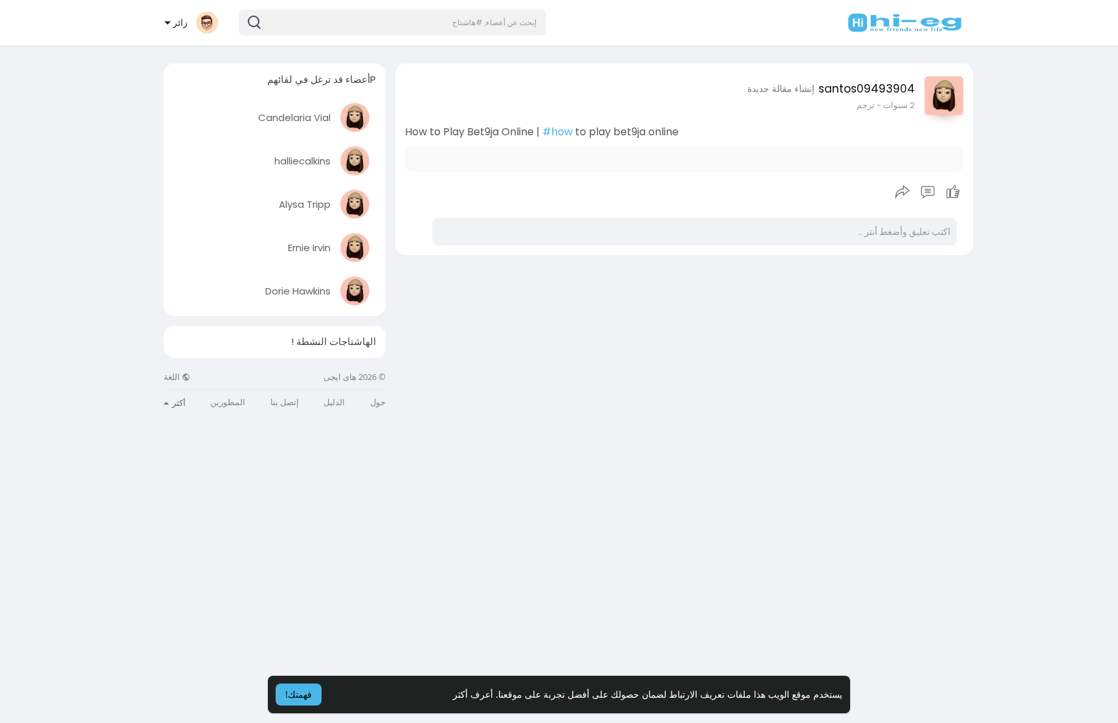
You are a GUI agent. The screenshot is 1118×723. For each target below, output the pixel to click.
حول (378, 402)
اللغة (173, 377)
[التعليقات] (928, 192)
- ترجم (869, 105)
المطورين (227, 402)
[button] (392, 23)
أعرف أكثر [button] (473, 694)
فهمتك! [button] (298, 694)
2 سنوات (899, 105)
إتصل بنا (284, 402)
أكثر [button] (178, 402)
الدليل (334, 402)
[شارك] (903, 192)
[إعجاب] (927, 192)
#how (557, 131)
